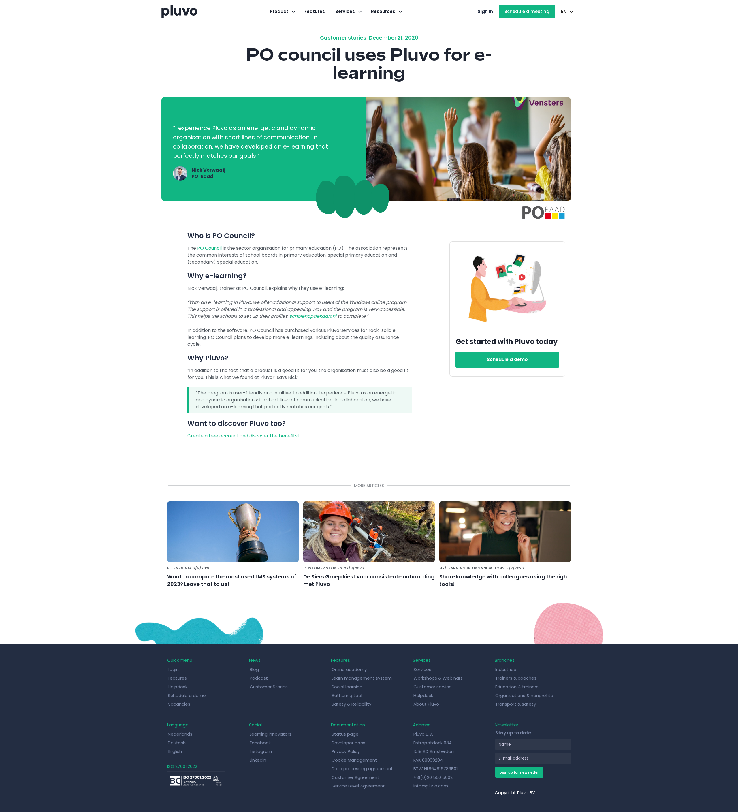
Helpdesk (177, 687)
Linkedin (258, 760)
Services (422, 669)
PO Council (209, 248)
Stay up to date (513, 733)
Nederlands (180, 734)
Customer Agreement (355, 777)
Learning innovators (270, 734)
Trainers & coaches (515, 678)
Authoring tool (347, 695)
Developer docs (348, 743)
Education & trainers (517, 687)
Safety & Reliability (351, 704)
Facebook (260, 743)
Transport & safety (515, 704)
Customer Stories (269, 687)
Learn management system (362, 678)
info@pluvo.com (430, 786)
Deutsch (177, 743)
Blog (254, 669)
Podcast (259, 678)
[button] (282, 11)
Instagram (261, 751)
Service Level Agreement (358, 786)
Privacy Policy (346, 751)
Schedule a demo (507, 359)
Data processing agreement (362, 769)
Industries (505, 669)
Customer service (432, 687)
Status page (345, 734)
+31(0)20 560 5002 (433, 777)
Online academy (349, 669)
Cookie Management (354, 760)
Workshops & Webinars (438, 678)
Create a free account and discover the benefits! (243, 436)
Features (314, 11)
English (175, 751)
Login (173, 669)
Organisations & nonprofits (524, 695)
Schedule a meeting (526, 11)
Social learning (347, 687)
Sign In (485, 11)
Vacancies (179, 704)
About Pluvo (426, 704)
